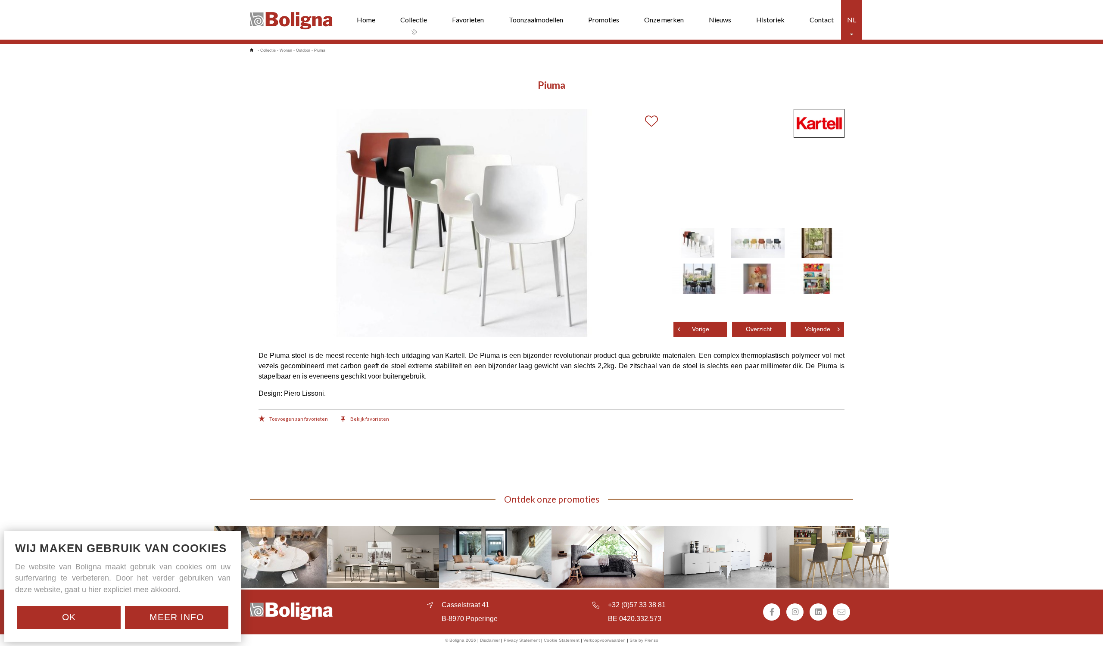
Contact (822, 20)
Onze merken (664, 20)
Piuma (319, 50)
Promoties (603, 20)
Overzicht (759, 329)
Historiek (770, 20)
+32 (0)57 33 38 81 (637, 605)
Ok (69, 617)
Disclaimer (490, 640)
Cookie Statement (562, 640)
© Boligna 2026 (460, 640)
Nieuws (720, 20)
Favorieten (468, 20)
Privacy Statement (522, 640)
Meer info (177, 617)
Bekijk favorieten (369, 419)
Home (366, 20)
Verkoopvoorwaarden (604, 640)
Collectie (413, 20)
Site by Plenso (643, 640)
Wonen (286, 50)
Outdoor (303, 50)
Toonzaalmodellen (536, 20)
